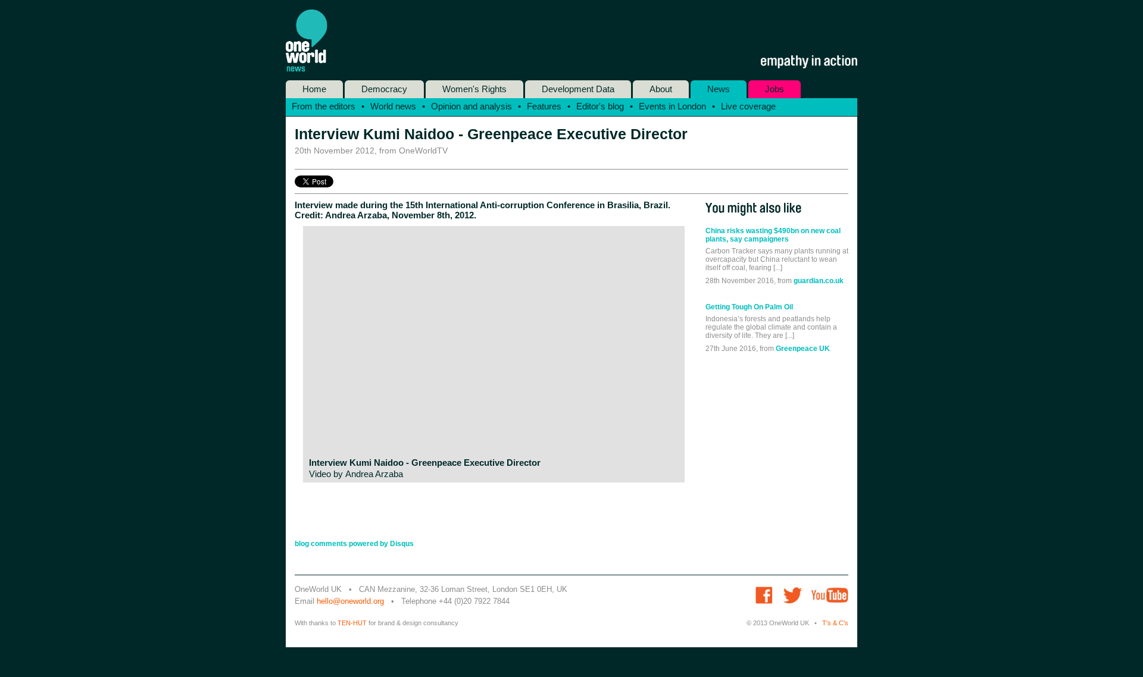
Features (544, 106)
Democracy (384, 89)
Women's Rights (474, 89)
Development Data (578, 89)
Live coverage (748, 106)
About (660, 89)
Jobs (774, 89)
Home (314, 89)
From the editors (323, 106)
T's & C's (835, 622)
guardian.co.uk (819, 281)
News (718, 89)
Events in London (672, 106)
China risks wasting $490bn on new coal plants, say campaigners (773, 235)
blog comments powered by (354, 544)
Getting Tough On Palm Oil (749, 307)
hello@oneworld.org (350, 601)
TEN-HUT (352, 622)
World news (393, 106)
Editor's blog (600, 106)
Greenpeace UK (803, 348)
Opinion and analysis (471, 106)
